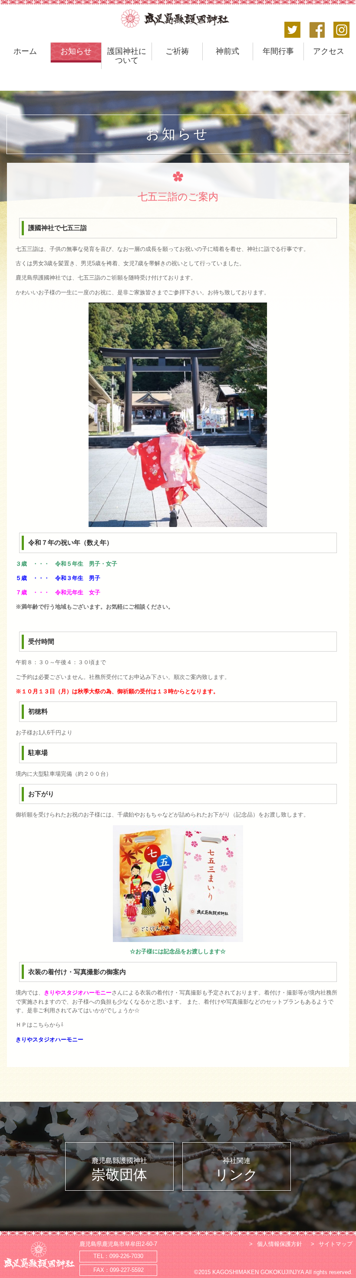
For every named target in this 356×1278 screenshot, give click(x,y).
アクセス (328, 51)
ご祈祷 (177, 51)
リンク (236, 1169)
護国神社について (126, 55)
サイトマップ (336, 1244)
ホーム (25, 51)
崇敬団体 (119, 1169)
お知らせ (76, 51)
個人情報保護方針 (279, 1244)
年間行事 (278, 51)
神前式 (227, 51)
